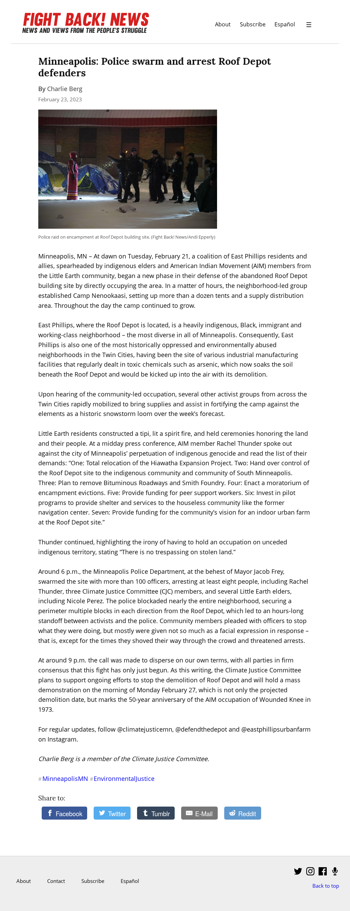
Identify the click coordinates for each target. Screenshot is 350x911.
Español (284, 24)
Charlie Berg (64, 89)
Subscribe (253, 24)
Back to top (325, 885)
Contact (56, 880)
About (223, 24)
